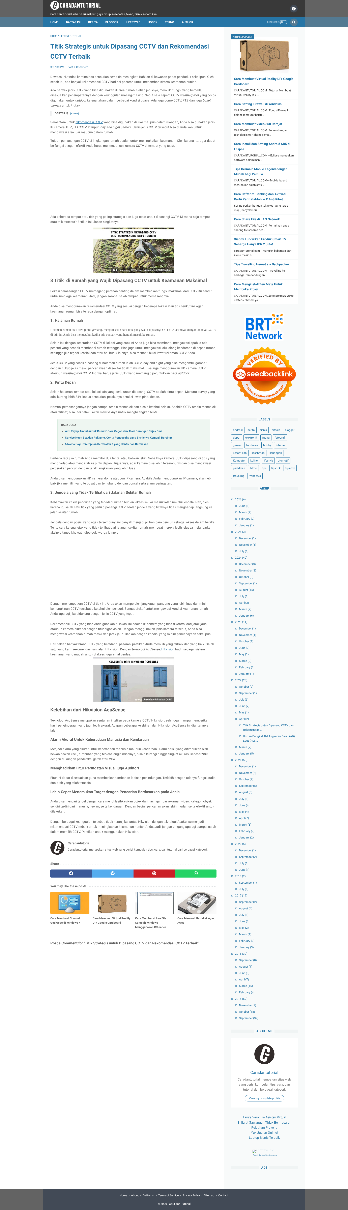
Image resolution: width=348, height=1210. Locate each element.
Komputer (239, 460)
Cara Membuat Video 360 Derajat (258, 124)
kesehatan (258, 453)
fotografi (280, 437)
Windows (255, 476)
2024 (241, 557)
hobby (267, 445)
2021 (241, 760)
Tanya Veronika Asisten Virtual (264, 1117)
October (246, 577)
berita (251, 430)
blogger (289, 430)
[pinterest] (154, 873)
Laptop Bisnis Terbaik (264, 1138)
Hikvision (167, 649)
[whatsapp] (195, 873)
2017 (241, 895)
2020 (240, 844)
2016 (241, 953)
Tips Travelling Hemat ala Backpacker (261, 264)
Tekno (169, 22)
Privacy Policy (191, 1195)
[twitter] (112, 873)
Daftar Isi (73, 22)
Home (54, 22)
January (246, 525)
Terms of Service (168, 1195)
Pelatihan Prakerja (264, 1127)
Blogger (111, 22)
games (237, 445)
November (247, 544)
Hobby (152, 22)
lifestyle (268, 460)
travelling (238, 476)
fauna (266, 437)
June (244, 506)
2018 (240, 876)
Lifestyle (133, 22)
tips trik (276, 468)
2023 (241, 622)
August (246, 590)
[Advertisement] (133, 181)
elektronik (251, 437)
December (247, 538)
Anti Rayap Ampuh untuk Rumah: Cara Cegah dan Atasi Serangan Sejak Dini (113, 431)
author (187, 22)
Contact (223, 1195)
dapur (236, 437)
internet (281, 445)
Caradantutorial (264, 1072)
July (244, 551)
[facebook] (293, 8)
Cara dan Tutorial (180, 1203)
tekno (253, 468)
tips (264, 468)
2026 (240, 499)
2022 (241, 680)
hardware (252, 445)
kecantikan (240, 453)
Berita (93, 22)
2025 (240, 531)
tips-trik (290, 468)
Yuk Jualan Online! (264, 1133)
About (135, 1195)
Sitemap (209, 1195)
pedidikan (239, 468)
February (247, 519)
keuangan (275, 453)
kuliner (254, 460)
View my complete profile (264, 1098)
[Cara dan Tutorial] (78, 5)
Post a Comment (77, 67)
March (245, 512)
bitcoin (276, 430)
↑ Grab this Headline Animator (264, 1155)
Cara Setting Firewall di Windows (258, 104)
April (244, 602)
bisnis (263, 430)
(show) (74, 113)
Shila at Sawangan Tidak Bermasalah (264, 1122)
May (244, 654)
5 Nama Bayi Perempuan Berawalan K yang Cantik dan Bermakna (106, 444)
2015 (241, 999)
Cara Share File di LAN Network (257, 219)
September (248, 583)
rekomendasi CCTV (89, 122)
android (238, 430)
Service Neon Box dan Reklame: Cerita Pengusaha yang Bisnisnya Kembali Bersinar (118, 437)
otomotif (283, 460)
